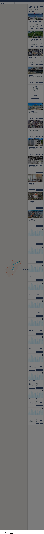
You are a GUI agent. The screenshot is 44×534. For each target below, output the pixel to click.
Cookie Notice (11, 533)
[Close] (43, 532)
